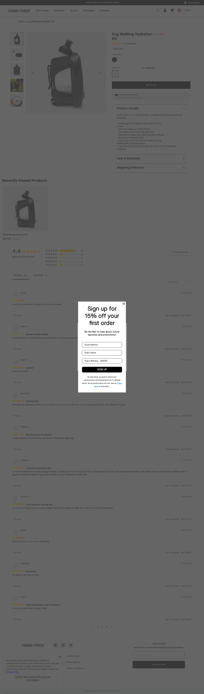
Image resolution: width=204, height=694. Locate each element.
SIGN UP (102, 369)
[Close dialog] (124, 304)
